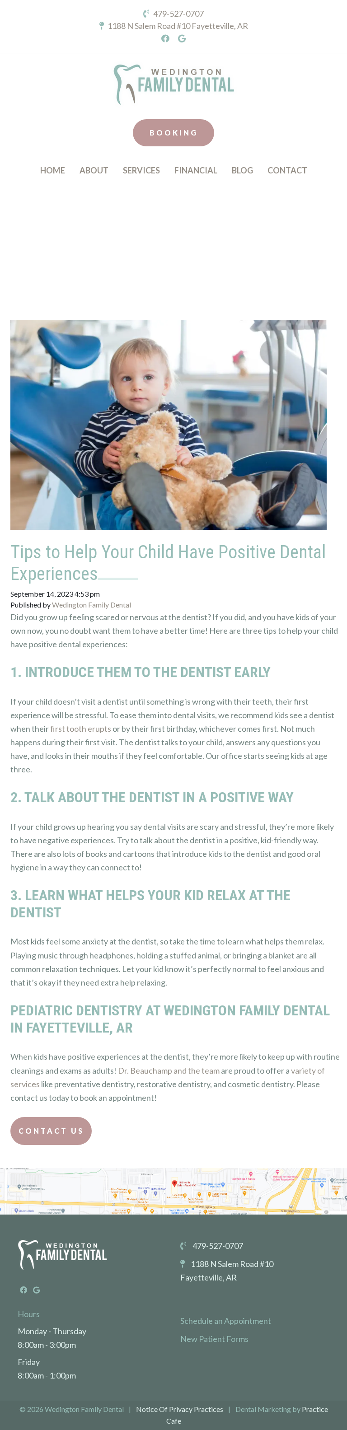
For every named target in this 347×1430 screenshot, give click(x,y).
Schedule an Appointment (225, 1321)
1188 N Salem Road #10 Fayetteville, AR (177, 26)
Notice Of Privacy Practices (179, 1409)
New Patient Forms (214, 1339)
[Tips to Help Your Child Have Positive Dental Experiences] (168, 418)
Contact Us (51, 1130)
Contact (287, 170)
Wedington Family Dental (91, 604)
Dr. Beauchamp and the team (169, 1070)
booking (174, 132)
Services (141, 170)
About (94, 170)
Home (52, 170)
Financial (195, 170)
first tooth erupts (80, 729)
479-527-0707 (178, 14)
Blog (242, 170)
